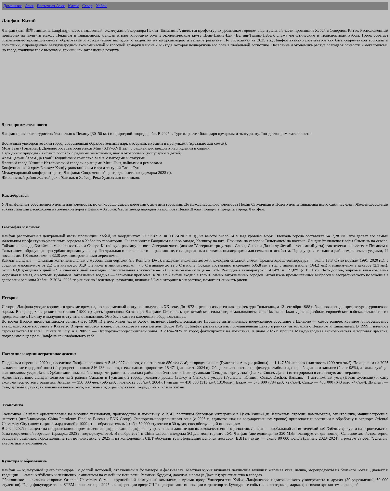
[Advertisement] (123, 89)
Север (87, 5)
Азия (29, 5)
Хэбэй (101, 5)
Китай (73, 5)
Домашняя (12, 5)
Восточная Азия (51, 5)
